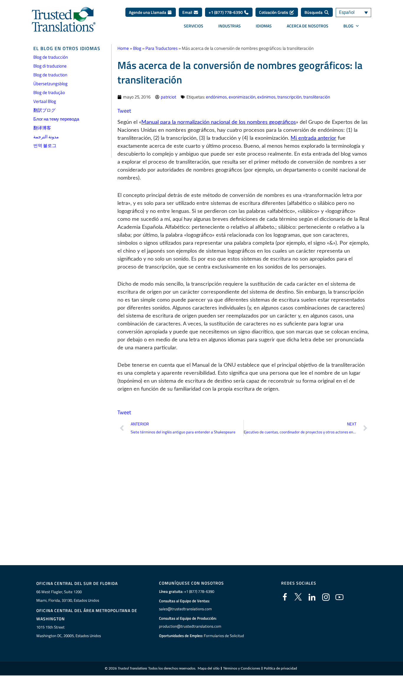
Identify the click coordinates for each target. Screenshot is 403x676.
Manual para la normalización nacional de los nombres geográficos (218, 122)
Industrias (229, 26)
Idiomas (264, 26)
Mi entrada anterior (313, 138)
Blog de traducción (50, 57)
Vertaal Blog (44, 101)
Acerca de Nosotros (307, 26)
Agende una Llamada (148, 12)
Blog (137, 48)
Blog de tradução (49, 92)
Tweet (124, 111)
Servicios (193, 26)
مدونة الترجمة (46, 136)
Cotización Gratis (274, 12)
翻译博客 (42, 127)
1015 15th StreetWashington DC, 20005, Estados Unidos (68, 631)
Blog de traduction (50, 74)
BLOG (348, 26)
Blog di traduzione (50, 65)
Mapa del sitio (208, 668)
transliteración (316, 96)
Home (123, 48)
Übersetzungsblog (50, 83)
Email (187, 12)
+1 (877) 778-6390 (226, 12)
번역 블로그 (44, 145)
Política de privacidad (280, 668)
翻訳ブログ (44, 110)
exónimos (266, 96)
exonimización (242, 96)
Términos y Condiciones (241, 668)
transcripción (289, 96)
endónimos (216, 96)
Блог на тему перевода (56, 119)
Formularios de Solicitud (224, 636)
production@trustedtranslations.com (190, 626)
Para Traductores (161, 48)
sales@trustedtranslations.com (185, 609)
